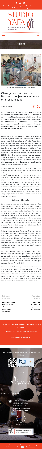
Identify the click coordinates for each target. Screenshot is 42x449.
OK (23, 447)
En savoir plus (30, 447)
